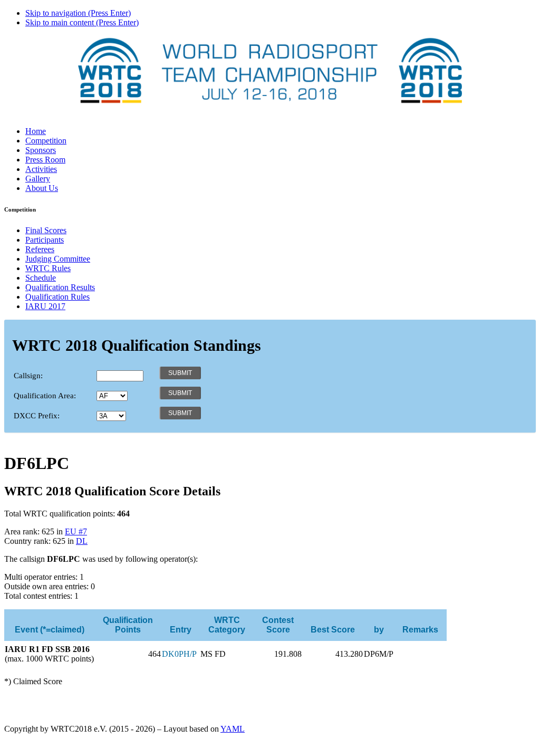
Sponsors (40, 150)
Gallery (37, 178)
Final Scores (45, 230)
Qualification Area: (45, 395)
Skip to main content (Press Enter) (82, 22)
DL (82, 540)
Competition (45, 140)
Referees (39, 249)
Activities (41, 169)
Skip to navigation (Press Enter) (78, 12)
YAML (232, 728)
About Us (41, 188)
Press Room (45, 159)
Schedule (40, 277)
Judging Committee (57, 258)
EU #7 (76, 531)
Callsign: (28, 375)
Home (35, 131)
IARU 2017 (45, 306)
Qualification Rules (57, 296)
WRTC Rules (48, 268)
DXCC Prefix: (37, 415)
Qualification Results (60, 287)
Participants (44, 239)
